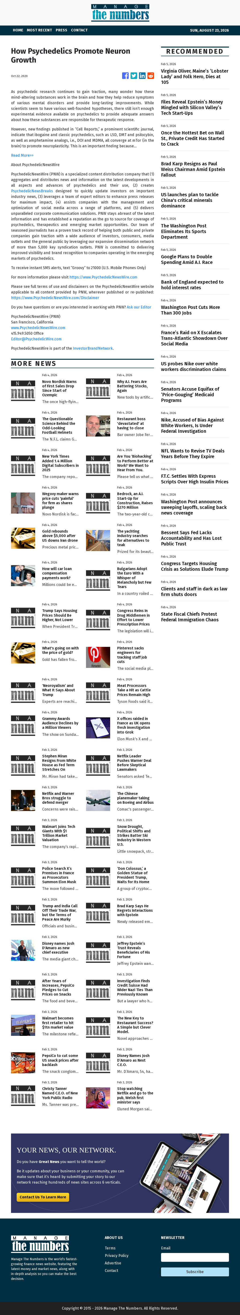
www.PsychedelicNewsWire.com (38, 328)
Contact (111, 1270)
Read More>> (22, 155)
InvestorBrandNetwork (93, 348)
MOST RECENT (39, 30)
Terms (110, 1248)
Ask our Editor (139, 307)
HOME (18, 30)
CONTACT (79, 30)
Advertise (113, 1263)
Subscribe (195, 1272)
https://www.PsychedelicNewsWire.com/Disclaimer (55, 298)
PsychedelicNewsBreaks (32, 191)
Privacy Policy (116, 1255)
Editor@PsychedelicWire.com (36, 339)
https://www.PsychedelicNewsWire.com (103, 277)
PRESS (61, 30)
